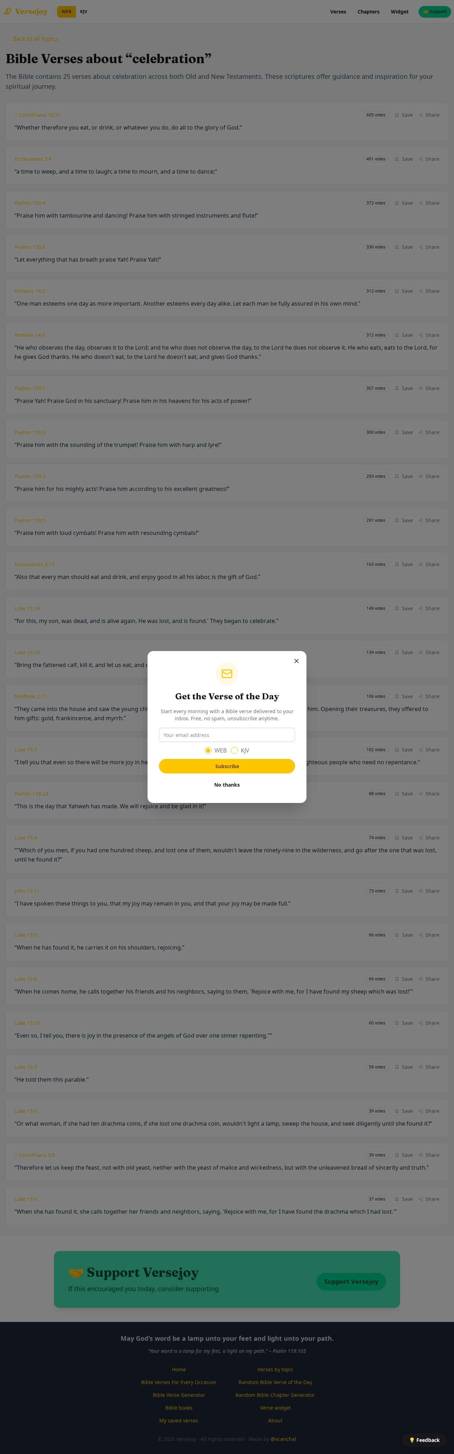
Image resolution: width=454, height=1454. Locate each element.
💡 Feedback (424, 1440)
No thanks (227, 784)
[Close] (296, 661)
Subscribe (227, 766)
